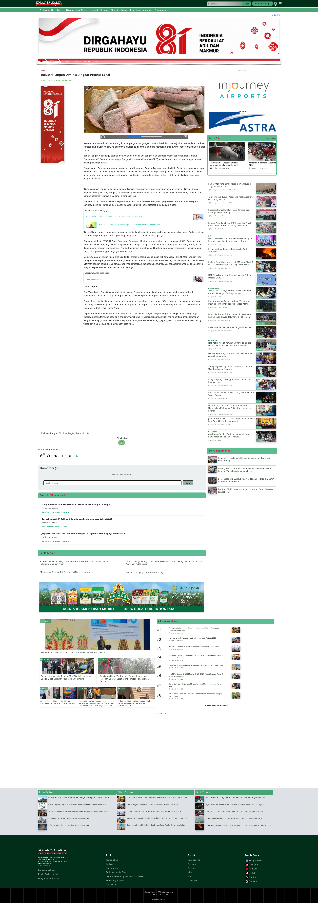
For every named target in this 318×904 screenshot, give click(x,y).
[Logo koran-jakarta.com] (49, 3)
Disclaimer (111, 884)
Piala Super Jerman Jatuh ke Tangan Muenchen (230, 327)
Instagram (254, 864)
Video (190, 872)
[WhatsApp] (48, 456)
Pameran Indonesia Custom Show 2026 (264, 163)
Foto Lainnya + (271, 138)
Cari (247, 3)
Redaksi (109, 864)
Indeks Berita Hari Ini (48, 874)
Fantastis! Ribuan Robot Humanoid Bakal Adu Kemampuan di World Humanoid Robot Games (230, 315)
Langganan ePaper (262, 3)
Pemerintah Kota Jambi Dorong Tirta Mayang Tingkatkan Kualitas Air (229, 185)
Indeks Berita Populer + (216, 705)
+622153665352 (45, 865)
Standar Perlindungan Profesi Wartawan (125, 876)
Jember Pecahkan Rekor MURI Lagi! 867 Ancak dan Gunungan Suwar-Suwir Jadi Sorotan (229, 224)
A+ (186, 137)
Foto (190, 876)
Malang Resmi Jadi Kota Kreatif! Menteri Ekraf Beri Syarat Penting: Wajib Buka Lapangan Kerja (231, 263)
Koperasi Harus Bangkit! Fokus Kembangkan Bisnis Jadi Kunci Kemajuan (229, 211)
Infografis (147, 10)
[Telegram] (56, 456)
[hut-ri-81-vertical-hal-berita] (52, 123)
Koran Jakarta (150, 892)
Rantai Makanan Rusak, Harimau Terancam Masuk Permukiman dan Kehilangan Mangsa (229, 302)
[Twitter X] (70, 456)
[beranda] (40, 10)
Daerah (191, 868)
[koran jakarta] (42, 61)
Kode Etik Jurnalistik (115, 880)
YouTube (253, 868)
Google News (255, 860)
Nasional (192, 864)
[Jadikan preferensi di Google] (77, 456)
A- (103, 137)
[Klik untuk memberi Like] (41, 456)
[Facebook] (63, 456)
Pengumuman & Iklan (48, 878)
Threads (253, 881)
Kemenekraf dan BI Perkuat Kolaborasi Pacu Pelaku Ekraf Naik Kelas (73, 652)
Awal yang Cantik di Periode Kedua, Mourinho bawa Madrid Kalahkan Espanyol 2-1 (229, 435)
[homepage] (52, 851)
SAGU (43, 70)
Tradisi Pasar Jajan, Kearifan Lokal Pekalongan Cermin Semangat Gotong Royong (229, 292)
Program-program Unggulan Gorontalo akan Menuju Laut (229, 380)
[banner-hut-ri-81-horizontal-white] (159, 42)
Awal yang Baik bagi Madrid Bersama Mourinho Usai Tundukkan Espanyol (230, 367)
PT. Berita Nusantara (165, 892)
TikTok (252, 873)
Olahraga (192, 880)
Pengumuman (161, 10)
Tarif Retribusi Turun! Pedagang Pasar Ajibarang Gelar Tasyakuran (231, 198)
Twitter (252, 877)
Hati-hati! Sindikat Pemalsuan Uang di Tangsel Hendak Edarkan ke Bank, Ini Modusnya (229, 344)
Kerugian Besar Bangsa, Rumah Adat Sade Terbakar (228, 250)
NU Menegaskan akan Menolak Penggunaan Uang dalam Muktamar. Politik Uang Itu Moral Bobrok (229, 408)
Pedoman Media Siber (116, 872)
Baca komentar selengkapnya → (55, 512)
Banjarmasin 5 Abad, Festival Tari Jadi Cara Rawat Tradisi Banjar (231, 393)
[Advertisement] (112, 749)
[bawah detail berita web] (121, 596)
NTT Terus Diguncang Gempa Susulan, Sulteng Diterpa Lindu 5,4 (230, 276)
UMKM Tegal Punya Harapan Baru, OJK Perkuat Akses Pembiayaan (230, 354)
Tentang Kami (112, 860)
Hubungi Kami (112, 868)
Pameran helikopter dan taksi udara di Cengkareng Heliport (224, 163)
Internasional (194, 860)
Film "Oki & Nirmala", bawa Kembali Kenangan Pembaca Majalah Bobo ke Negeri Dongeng (230, 239)
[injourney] (242, 90)
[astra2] (242, 121)
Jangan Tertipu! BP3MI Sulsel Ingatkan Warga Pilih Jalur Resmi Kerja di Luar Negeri (231, 420)
